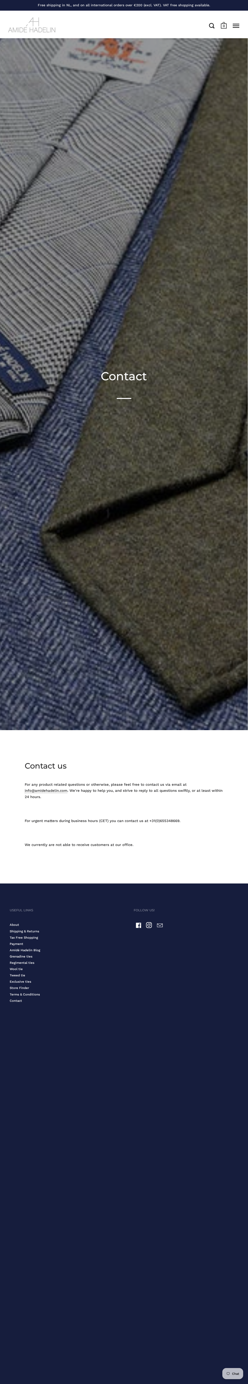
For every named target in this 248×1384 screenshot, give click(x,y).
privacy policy (166, 705)
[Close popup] (220, 628)
